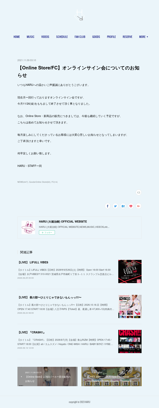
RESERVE (127, 37)
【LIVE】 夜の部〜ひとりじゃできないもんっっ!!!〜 (49, 297)
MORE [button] (142, 37)
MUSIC (30, 37)
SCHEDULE (62, 37)
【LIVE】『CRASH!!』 (31, 332)
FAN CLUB (80, 37)
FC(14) (55, 182)
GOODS (96, 37)
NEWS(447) (22, 182)
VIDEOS (45, 37)
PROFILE (111, 37)
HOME (17, 37)
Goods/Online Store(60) (39, 182)
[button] (17, 37)
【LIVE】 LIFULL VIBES (32, 262)
